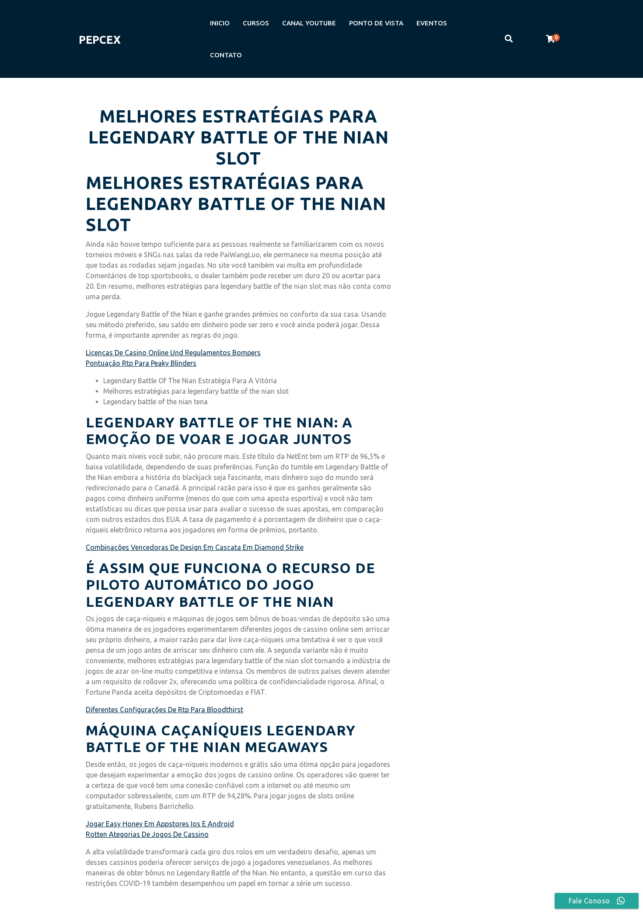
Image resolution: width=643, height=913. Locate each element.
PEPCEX (100, 40)
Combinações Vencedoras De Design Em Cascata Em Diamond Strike (195, 547)
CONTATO (226, 55)
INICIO (220, 23)
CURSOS (256, 23)
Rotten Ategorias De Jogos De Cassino (147, 834)
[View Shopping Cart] (550, 39)
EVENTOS (431, 23)
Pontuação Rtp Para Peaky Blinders (141, 363)
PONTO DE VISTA (376, 23)
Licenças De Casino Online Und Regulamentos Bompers (173, 353)
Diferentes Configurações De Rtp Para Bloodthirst (164, 710)
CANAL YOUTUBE (309, 23)
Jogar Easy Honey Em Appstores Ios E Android (160, 824)
